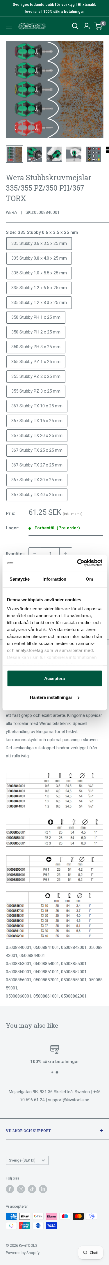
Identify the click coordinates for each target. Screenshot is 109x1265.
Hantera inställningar (51, 697)
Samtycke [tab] (20, 578)
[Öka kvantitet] (66, 554)
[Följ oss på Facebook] (10, 1189)
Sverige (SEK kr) (22, 1160)
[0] (98, 26)
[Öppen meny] (9, 26)
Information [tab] (54, 578)
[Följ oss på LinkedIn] (43, 1189)
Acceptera (54, 678)
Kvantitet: (15, 553)
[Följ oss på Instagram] (21, 1189)
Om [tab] (89, 578)
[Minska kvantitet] (35, 554)
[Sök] (75, 26)
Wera (11, 212)
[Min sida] (87, 26)
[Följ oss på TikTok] (32, 1189)
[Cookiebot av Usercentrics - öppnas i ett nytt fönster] (77, 563)
